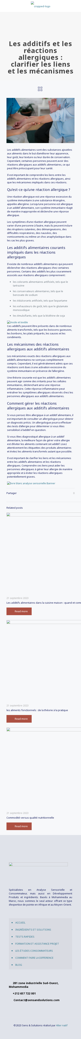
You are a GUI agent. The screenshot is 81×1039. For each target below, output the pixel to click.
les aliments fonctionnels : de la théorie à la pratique (37, 710)
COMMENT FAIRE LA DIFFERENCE (34, 957)
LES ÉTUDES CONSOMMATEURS (34, 950)
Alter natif (61, 1025)
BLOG (18, 965)
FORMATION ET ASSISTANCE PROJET (37, 943)
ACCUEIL (20, 922)
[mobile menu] (75, 6)
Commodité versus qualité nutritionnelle (30, 817)
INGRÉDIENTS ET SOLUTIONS (33, 929)
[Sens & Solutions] (40, 6)
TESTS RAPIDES (24, 936)
